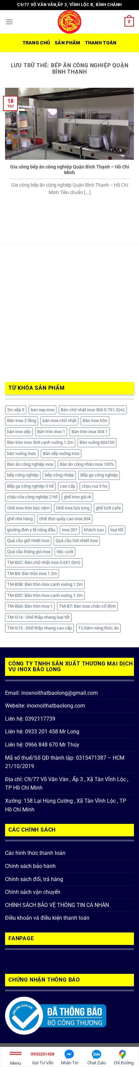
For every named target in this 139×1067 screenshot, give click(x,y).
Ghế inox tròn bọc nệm (28, 507)
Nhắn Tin (69, 1062)
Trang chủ (36, 43)
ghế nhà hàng (20, 518)
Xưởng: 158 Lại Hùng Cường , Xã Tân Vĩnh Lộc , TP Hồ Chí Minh (65, 805)
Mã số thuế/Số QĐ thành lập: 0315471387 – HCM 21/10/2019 (64, 762)
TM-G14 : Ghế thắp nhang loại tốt (38, 617)
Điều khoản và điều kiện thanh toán (47, 918)
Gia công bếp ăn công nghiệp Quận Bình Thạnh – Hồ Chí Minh (69, 170)
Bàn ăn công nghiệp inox (30, 464)
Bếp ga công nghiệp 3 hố (30, 486)
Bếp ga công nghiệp (99, 475)
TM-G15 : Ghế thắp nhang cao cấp (39, 628)
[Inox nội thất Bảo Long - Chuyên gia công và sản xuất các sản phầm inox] (69, 22)
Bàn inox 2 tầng (21, 420)
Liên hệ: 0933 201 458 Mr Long (42, 731)
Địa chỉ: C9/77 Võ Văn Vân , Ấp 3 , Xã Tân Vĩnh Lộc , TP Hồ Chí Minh (66, 783)
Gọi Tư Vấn (42, 1058)
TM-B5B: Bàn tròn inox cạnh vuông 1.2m (45, 584)
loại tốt (116, 529)
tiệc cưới (65, 551)
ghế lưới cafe (108, 507)
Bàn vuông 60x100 (97, 442)
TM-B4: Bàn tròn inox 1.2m (32, 573)
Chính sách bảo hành (30, 866)
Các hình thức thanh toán (35, 853)
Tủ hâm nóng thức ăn (98, 628)
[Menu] (9, 21)
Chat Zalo (96, 1062)
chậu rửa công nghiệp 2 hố (32, 496)
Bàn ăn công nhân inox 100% (87, 464)
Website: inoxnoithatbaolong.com (45, 705)
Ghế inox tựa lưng (72, 507)
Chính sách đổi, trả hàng (34, 879)
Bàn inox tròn (95, 420)
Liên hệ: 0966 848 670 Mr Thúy (42, 744)
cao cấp (67, 486)
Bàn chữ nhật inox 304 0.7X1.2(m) (93, 409)
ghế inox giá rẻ (77, 496)
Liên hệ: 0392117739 (30, 719)
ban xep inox (42, 409)
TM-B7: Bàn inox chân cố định (87, 606)
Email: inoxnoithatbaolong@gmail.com (51, 693)
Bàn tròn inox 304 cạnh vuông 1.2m (40, 442)
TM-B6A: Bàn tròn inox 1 (30, 606)
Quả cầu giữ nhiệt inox (28, 540)
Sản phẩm (67, 43)
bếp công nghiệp (22, 475)
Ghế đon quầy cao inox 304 (64, 518)
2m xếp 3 (15, 409)
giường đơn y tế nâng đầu (31, 529)
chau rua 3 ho (94, 486)
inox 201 (70, 529)
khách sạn (94, 529)
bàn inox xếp (19, 431)
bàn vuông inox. (21, 453)
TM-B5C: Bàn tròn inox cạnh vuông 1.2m (45, 595)
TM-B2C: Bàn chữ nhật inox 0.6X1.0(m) (44, 562)
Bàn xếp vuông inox (61, 453)
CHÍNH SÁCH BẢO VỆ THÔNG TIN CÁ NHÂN (57, 905)
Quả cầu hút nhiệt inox (77, 540)
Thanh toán (101, 43)
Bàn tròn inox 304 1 (90, 431)
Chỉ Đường (124, 1062)
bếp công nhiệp (59, 475)
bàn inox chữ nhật (59, 420)
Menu (15, 1063)
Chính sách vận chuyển (32, 892)
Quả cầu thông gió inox (28, 551)
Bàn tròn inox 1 (51, 431)
